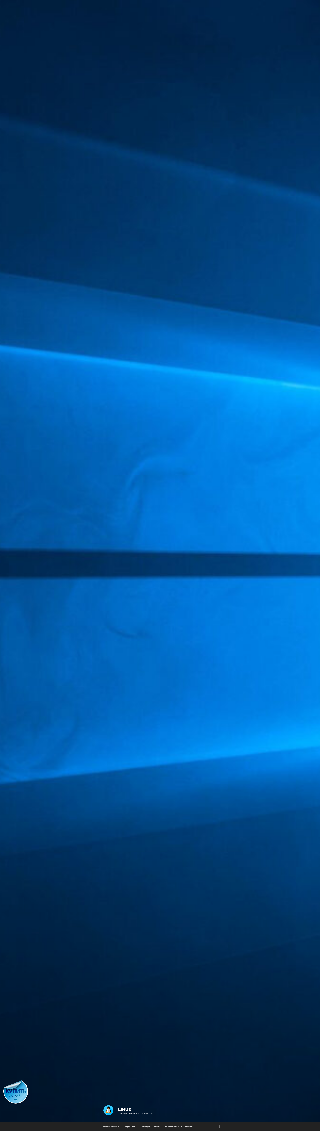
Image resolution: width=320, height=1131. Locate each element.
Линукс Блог (129, 1126)
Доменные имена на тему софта (179, 1126)
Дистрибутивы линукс (150, 1126)
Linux (125, 1109)
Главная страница (111, 1126)
